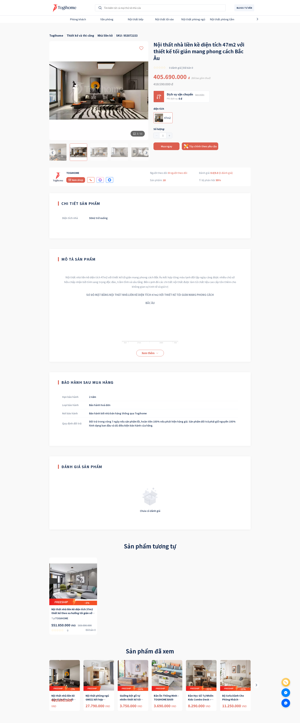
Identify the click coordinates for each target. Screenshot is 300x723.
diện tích (158, 108)
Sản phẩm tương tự (150, 546)
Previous (37, 19)
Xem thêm (199, 94)
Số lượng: (159, 129)
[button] (156, 135)
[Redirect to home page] (63, 7)
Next (263, 19)
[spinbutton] (162, 135)
